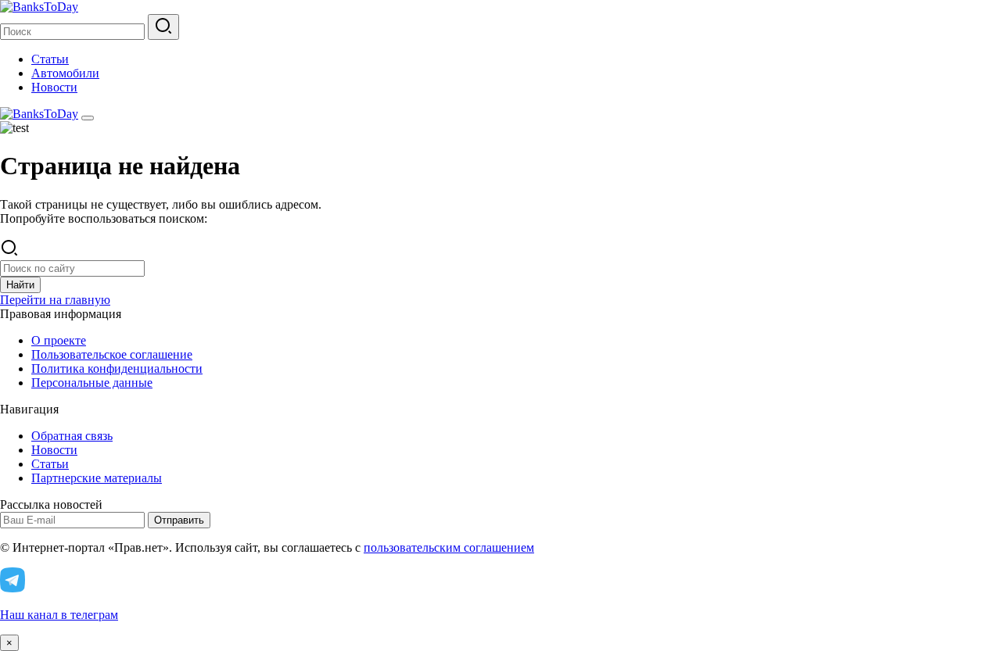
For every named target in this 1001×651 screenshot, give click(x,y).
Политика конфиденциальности (117, 368)
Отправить (179, 520)
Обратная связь (72, 435)
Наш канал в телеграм (59, 614)
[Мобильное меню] (87, 118)
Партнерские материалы (96, 478)
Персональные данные (91, 382)
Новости (54, 87)
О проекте (58, 340)
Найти (20, 285)
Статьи (50, 59)
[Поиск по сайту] (163, 27)
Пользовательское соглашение (111, 354)
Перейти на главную (55, 299)
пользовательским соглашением (449, 547)
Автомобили (65, 73)
